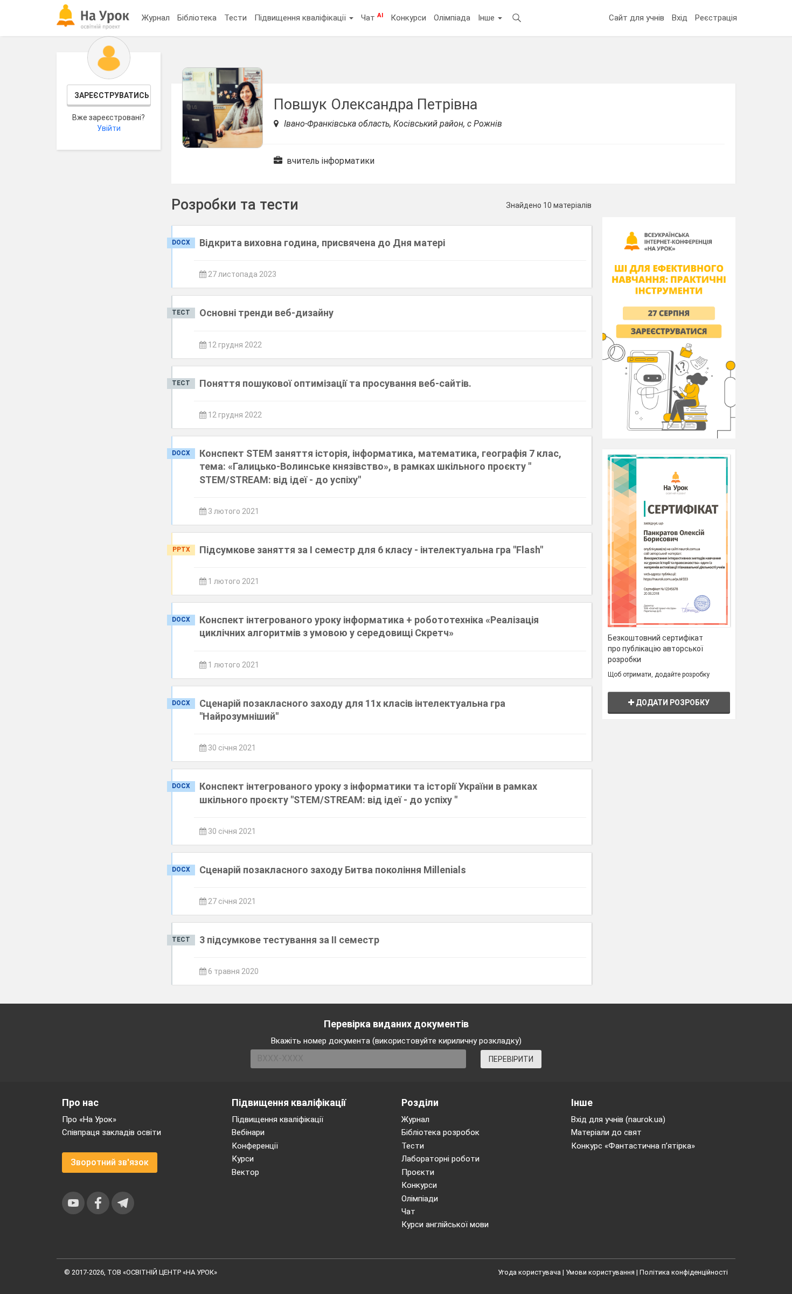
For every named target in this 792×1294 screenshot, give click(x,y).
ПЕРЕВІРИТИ (511, 1059)
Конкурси (408, 18)
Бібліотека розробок (440, 1132)
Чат (372, 17)
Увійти (109, 128)
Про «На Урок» (89, 1119)
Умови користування (600, 1272)
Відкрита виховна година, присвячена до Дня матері (322, 242)
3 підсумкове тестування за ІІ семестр (289, 939)
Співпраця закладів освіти (111, 1132)
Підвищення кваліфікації (301, 18)
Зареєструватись (111, 95)
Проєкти (417, 1172)
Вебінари (248, 1132)
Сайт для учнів (636, 18)
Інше (487, 18)
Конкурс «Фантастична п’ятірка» (633, 1146)
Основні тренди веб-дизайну (266, 312)
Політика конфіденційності (684, 1272)
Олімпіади (419, 1198)
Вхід (679, 18)
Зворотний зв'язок (110, 1162)
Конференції (255, 1146)
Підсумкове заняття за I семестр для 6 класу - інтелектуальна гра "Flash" (371, 549)
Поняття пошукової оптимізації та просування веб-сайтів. (335, 383)
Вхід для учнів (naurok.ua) (618, 1119)
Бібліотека (197, 18)
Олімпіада (452, 18)
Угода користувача (529, 1272)
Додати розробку (672, 702)
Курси (243, 1159)
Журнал (156, 18)
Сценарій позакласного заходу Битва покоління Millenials (332, 869)
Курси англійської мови (445, 1224)
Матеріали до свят (606, 1132)
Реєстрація (716, 18)
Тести (235, 18)
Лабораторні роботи (440, 1159)
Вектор (245, 1172)
